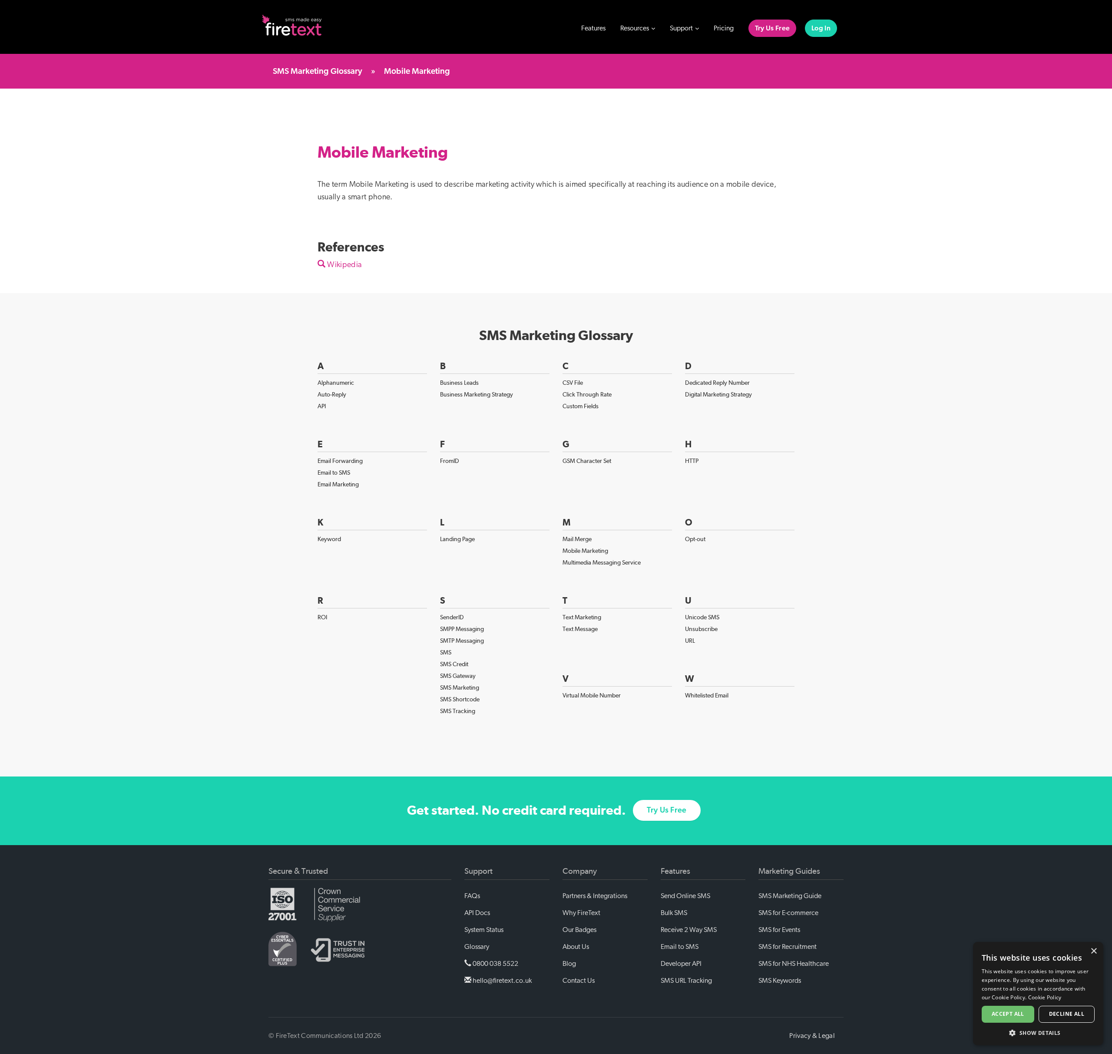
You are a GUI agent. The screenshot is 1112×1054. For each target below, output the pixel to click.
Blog (569, 963)
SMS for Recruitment (787, 946)
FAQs (472, 895)
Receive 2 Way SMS (689, 929)
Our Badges (579, 929)
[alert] (1038, 993)
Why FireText (581, 912)
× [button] (1093, 951)
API (322, 406)
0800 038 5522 (494, 963)
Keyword (329, 538)
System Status (483, 929)
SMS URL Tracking (686, 980)
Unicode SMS (702, 617)
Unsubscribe (701, 628)
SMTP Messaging (462, 640)
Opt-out (695, 538)
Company (580, 871)
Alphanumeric (336, 382)
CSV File (573, 382)
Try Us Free (772, 28)
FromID (449, 460)
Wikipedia (343, 265)
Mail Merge (577, 538)
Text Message (580, 628)
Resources (635, 28)
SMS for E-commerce (788, 912)
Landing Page (457, 538)
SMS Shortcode (460, 699)
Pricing (724, 28)
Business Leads (459, 382)
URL (690, 640)
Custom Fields (581, 406)
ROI (322, 617)
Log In (821, 28)
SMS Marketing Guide (789, 895)
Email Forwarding (340, 460)
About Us (576, 946)
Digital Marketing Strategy (718, 394)
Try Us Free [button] (666, 810)
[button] (1038, 1032)
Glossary (476, 946)
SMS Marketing (459, 687)
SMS (445, 652)
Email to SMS (334, 472)
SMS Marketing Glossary (317, 71)
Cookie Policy (1045, 997)
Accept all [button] (1008, 1014)
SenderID (452, 617)
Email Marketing (338, 484)
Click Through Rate (587, 394)
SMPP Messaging (462, 628)
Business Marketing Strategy (476, 394)
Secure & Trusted (298, 871)
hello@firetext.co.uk (501, 980)
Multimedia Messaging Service (602, 562)
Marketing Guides (789, 871)
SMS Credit (454, 664)
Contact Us (579, 980)
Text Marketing (582, 617)
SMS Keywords (779, 980)
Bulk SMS (674, 912)
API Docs (477, 912)
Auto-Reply (332, 394)
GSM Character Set (587, 460)
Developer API (681, 963)
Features (593, 28)
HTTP (691, 460)
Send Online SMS (685, 895)
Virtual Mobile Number (592, 695)
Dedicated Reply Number (717, 382)
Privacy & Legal (812, 1035)
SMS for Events (779, 929)
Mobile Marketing (585, 550)
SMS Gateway (458, 675)
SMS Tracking (457, 710)
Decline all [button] (1066, 1014)
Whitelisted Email (706, 695)
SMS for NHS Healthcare (793, 963)
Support (682, 28)
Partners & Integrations (595, 895)
